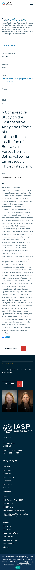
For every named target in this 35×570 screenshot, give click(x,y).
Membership (7, 484)
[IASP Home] (7, 4)
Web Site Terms (8, 544)
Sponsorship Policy (10, 540)
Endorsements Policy (11, 533)
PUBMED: (5, 75)
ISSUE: (4, 100)
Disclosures (7, 529)
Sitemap (6, 547)
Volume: (4, 89)
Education (7, 474)
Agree (18, 567)
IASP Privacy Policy (24, 563)
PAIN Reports (8, 504)
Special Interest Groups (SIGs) (14, 511)
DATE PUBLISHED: (8, 53)
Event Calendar (8, 477)
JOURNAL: (5, 64)
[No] (33, 562)
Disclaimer (7, 526)
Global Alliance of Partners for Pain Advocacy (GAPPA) (15, 515)
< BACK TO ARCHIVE (9, 46)
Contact (6, 522)
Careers (6, 488)
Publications (7, 467)
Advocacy (7, 481)
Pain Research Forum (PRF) (13, 500)
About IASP (7, 491)
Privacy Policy (8, 537)
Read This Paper (11, 348)
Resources (7, 470)
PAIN (5, 496)
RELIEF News (8, 507)
